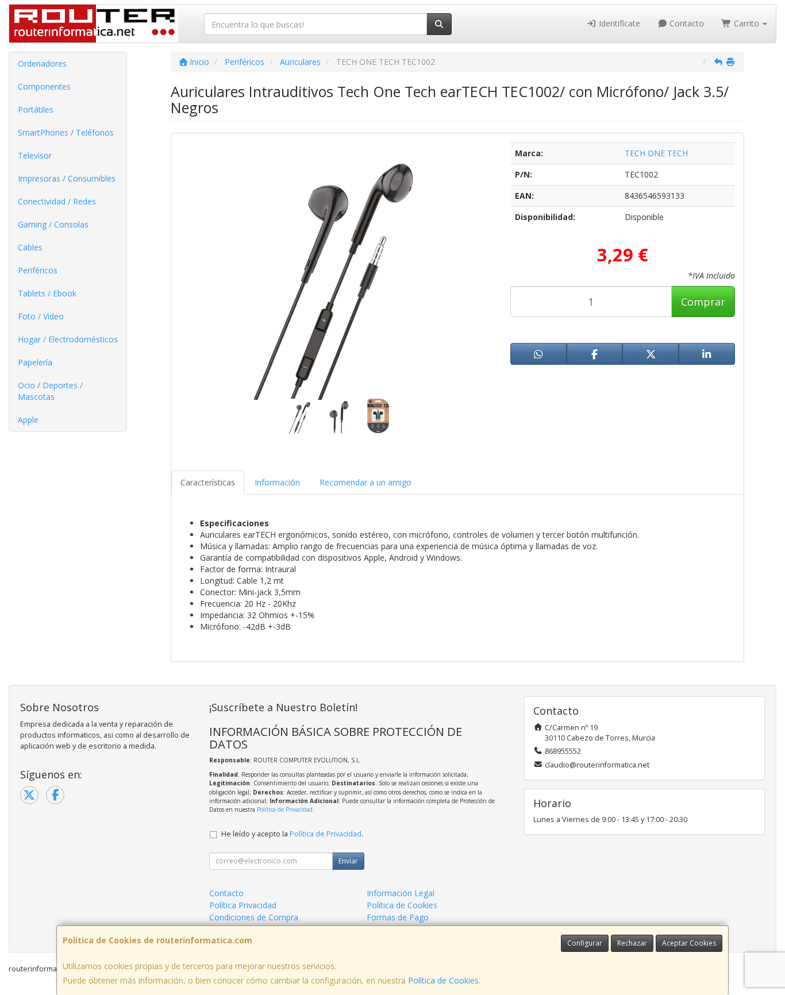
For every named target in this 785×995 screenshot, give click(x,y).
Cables (30, 247)
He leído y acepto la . (292, 834)
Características (207, 482)
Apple (28, 419)
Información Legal (400, 893)
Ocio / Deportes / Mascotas (50, 391)
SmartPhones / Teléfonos (66, 132)
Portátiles (35, 109)
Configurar (584, 943)
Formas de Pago (398, 917)
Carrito (746, 23)
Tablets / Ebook (47, 293)
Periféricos (37, 270)
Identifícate (618, 23)
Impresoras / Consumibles (67, 178)
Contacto (685, 23)
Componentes (44, 86)
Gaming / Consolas (53, 224)
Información (277, 482)
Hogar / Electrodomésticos (68, 339)
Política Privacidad (242, 905)
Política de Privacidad (285, 809)
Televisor (35, 155)
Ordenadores (42, 63)
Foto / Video (41, 316)
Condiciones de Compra (253, 917)
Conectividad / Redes (57, 201)
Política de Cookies (443, 980)
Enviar (348, 861)
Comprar (703, 301)
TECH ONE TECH (656, 153)
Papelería (35, 362)
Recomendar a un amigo (365, 482)
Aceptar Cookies (689, 943)
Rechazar (632, 943)
